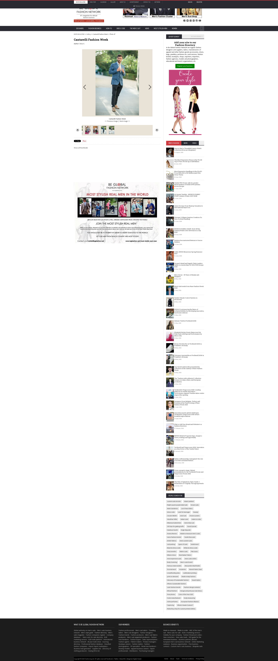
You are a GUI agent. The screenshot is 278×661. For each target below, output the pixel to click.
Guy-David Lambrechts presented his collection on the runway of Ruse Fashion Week (188, 368)
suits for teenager (184, 512)
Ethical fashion (172, 591)
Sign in (190, 2)
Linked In (194, 21)
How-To (109, 28)
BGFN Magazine (80, 2)
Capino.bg (170, 605)
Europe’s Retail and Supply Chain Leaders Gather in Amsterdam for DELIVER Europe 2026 (189, 265)
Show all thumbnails (81, 148)
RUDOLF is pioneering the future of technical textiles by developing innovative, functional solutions (189, 311)
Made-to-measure (169, 630)
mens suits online (190, 559)
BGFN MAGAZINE (79, 34)
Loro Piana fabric (187, 508)
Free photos (171, 594)
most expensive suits (174, 559)
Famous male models (174, 566)
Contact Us (146, 2)
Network (157, 2)
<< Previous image (111, 121)
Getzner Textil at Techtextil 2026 (185, 321)
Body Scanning (172, 562)
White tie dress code (190, 548)
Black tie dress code (173, 548)
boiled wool (195, 544)
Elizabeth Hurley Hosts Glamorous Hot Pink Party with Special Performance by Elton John (188, 334)
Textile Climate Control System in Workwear (185, 299)
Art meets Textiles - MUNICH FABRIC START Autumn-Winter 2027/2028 (187, 195)
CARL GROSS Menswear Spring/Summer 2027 (188, 253)
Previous (84, 87)
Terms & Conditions (188, 659)
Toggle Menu (140, 6)
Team (178, 659)
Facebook (184, 21)
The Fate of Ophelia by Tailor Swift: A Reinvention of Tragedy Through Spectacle (189, 483)
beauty (195, 512)
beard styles (196, 580)
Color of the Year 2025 (186, 594)
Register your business (185, 66)
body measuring (189, 598)
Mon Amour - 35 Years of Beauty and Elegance (186, 276)
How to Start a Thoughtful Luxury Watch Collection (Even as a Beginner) (187, 149)
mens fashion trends (174, 537)
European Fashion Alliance (190, 602)
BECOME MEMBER (196, 36)
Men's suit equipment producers (138, 637)
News (147, 28)
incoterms (182, 569)
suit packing (171, 544)
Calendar (103, 2)
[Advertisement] (117, 165)
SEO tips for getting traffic (175, 526)
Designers (80, 28)
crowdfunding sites (173, 573)
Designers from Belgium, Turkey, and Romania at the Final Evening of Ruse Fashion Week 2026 (187, 403)
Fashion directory (101, 633)
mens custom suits (186, 541)
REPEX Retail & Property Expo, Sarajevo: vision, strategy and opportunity (188, 437)
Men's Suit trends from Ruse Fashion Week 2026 (189, 287)
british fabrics (171, 541)
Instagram (197, 21)
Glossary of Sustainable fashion (178, 580)
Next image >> (125, 121)
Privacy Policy (200, 659)
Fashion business (94, 28)
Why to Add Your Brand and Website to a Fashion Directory (188, 425)
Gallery (113, 2)
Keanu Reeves (172, 534)
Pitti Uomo (194, 551)
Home (166, 659)
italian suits (184, 519)
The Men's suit (135, 28)
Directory (93, 2)
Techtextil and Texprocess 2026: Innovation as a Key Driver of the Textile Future (189, 448)
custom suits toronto (174, 501)
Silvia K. (82, 44)
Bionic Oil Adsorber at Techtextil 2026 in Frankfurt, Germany (188, 345)
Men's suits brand (186, 562)
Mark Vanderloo (172, 508)
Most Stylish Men (160, 28)
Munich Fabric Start (195, 569)
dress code (171, 512)
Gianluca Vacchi (172, 530)
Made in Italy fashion (188, 576)
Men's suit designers (131, 633)
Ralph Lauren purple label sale (177, 505)
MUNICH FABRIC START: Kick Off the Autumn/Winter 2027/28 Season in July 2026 (187, 230)
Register (199, 2)
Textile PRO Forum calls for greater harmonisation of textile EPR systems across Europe (187, 184)
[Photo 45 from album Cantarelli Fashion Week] (96, 130)
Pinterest (191, 21)
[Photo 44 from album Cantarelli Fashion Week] (88, 130)
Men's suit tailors (141, 630)
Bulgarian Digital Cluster (134, 659)
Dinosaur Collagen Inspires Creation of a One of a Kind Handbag (188, 218)
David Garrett (191, 526)
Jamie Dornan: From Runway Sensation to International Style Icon (188, 207)
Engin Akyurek (185, 530)
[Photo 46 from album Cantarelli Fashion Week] (104, 130)
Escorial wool (171, 569)
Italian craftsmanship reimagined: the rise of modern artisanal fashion (188, 460)
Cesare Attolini (172, 516)
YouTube (200, 21)
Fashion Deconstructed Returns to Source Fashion (188, 241)
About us (122, 2)
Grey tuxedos (171, 551)
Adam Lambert (189, 501)
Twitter (188, 21)
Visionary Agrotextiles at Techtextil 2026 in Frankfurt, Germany (189, 356)
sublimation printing (189, 573)
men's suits (92, 630)
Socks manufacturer (174, 598)
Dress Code (121, 28)
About (172, 659)
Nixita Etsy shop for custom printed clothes (181, 609)
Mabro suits (184, 551)
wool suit (183, 516)
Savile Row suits (190, 537)
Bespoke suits (198, 646)
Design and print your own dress (191, 591)
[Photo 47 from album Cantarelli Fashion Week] (112, 130)
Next (150, 87)
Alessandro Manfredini (192, 566)
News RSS (122, 659)
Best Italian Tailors (185, 555)
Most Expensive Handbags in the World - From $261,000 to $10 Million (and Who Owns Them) (188, 173)
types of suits (183, 544)
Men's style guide (87, 633)
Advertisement (134, 2)
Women (174, 28)
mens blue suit (189, 523)
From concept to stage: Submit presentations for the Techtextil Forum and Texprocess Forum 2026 (188, 472)
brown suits (195, 505)
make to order (196, 519)
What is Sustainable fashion (176, 584)
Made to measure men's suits (190, 534)
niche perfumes (172, 602)
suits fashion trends (173, 587)
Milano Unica (171, 555)
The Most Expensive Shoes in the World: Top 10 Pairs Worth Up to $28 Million (188, 161)
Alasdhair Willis (172, 519)
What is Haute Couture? (185, 605)
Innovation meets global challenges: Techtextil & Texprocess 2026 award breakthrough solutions (186, 414)
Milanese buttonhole (174, 523)
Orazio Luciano (194, 516)
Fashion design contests (192, 587)
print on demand (172, 576)
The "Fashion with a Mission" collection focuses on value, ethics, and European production (187, 380)
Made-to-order (183, 630)
